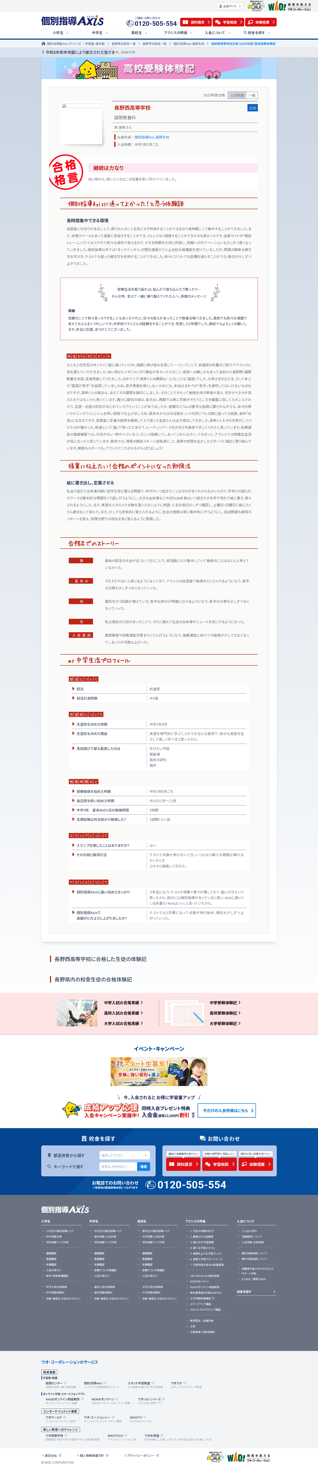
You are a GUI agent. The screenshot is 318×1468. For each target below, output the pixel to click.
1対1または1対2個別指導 (204, 1275)
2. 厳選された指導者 (201, 1236)
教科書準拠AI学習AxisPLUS (205, 1292)
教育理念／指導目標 (202, 1320)
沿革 (192, 1326)
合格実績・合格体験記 (202, 1332)
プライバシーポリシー (140, 1455)
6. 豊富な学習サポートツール (206, 1259)
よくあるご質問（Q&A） (254, 1279)
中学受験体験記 (223, 1002)
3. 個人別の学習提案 (202, 1242)
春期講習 (51, 1253)
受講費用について (252, 1236)
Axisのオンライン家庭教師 (204, 1287)
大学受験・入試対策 (153, 1236)
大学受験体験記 (223, 1023)
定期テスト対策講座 (105, 1270)
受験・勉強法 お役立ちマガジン (63, 1298)
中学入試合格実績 (56, 1287)
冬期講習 (51, 1264)
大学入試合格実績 (152, 1287)
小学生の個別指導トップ (59, 1231)
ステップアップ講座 (200, 1304)
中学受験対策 (54, 1236)
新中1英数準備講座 (57, 1275)
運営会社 (51, 1455)
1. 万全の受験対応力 (202, 1231)
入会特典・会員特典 (253, 1242)
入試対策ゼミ (53, 1270)
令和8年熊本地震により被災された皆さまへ (90, 52)
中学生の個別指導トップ (107, 1231)
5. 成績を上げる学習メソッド (206, 1253)
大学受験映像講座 (200, 1298)
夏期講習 (51, 1259)
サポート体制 (249, 1273)
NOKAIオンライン (199, 1281)
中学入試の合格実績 (121, 1002)
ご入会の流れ (249, 1231)
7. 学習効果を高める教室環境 (207, 1264)
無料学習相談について (254, 1259)
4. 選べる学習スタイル (202, 1248)
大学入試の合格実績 (121, 1023)
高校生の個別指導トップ (155, 1231)
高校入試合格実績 (104, 1287)
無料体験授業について (254, 1253)
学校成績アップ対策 (57, 1242)
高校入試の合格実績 (121, 1013)
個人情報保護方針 (92, 1455)
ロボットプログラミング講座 (205, 1309)
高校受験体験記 (223, 1013)
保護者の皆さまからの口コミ (258, 1268)
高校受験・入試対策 (105, 1236)
